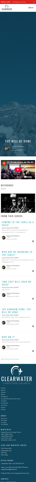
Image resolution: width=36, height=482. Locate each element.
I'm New (3, 422)
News (3, 394)
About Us (4, 418)
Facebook (4, 403)
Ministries (4, 396)
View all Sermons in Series (10, 359)
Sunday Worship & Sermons (10, 399)
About (3, 390)
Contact (4, 401)
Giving (3, 407)
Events (3, 392)
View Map (4, 455)
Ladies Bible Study (7, 436)
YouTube (4, 405)
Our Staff (4, 420)
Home (3, 388)
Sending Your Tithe (19, 2)
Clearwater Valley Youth (8, 440)
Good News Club (6, 438)
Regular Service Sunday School (11, 432)
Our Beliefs (4, 424)
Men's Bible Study (7, 434)
